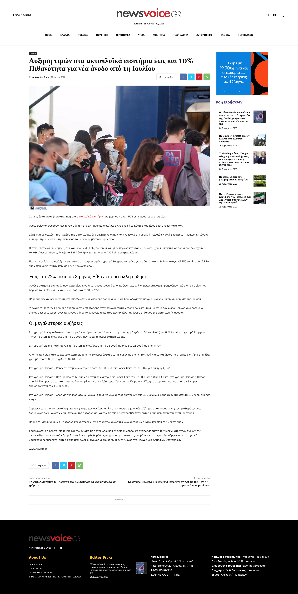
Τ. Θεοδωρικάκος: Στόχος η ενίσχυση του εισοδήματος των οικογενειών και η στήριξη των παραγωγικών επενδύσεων (234, 159)
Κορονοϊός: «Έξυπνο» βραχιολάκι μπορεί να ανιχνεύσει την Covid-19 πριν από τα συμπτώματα (169, 483)
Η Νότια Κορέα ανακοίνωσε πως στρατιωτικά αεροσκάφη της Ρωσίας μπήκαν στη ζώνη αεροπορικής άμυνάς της (235, 118)
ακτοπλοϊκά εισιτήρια (90, 216)
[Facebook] (268, 15)
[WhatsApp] (206, 77)
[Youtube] (274, 15)
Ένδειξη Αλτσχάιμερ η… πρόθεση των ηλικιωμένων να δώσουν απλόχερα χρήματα (72, 483)
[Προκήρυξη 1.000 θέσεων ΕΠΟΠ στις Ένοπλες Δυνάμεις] (260, 140)
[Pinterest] (199, 77)
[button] (282, 15)
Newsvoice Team (40, 77)
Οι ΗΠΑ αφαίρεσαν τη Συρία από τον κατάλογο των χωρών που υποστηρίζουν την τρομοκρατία (235, 198)
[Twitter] (191, 77)
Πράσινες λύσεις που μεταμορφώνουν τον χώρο (233, 178)
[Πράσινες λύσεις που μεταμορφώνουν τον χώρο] (260, 181)
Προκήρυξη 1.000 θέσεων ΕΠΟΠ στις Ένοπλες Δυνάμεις (234, 138)
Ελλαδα (33, 53)
